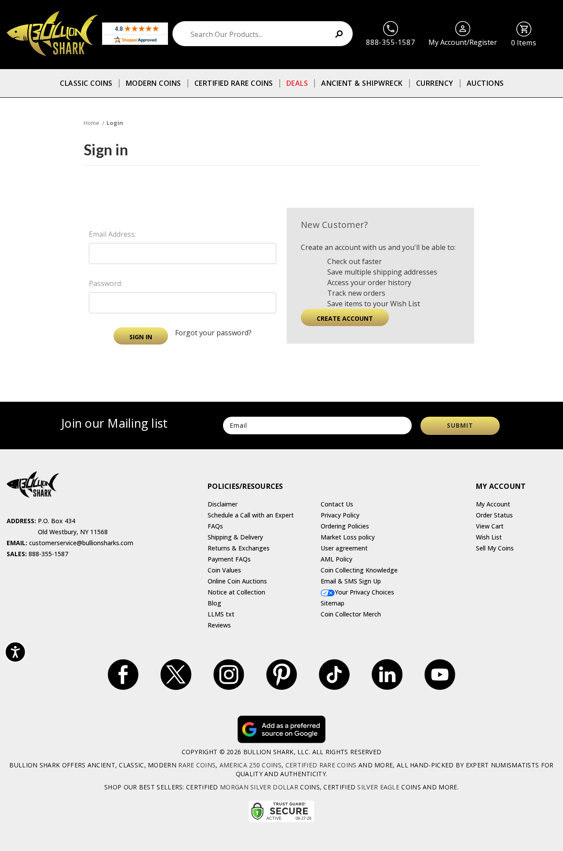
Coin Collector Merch (351, 614)
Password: (105, 283)
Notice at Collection (236, 592)
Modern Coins (153, 83)
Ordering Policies (345, 526)
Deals (297, 83)
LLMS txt (221, 614)
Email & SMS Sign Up (351, 581)
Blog (214, 603)
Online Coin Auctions (237, 581)
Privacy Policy (340, 515)
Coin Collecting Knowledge (359, 570)
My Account (493, 504)
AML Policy (336, 559)
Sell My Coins (495, 548)
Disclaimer (223, 504)
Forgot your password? (213, 332)
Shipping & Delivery (235, 537)
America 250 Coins (250, 765)
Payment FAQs (229, 559)
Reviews (219, 625)
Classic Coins (86, 83)
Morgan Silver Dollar (259, 787)
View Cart (490, 526)
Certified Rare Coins (233, 83)
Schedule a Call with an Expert (251, 515)
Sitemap (332, 603)
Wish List (489, 537)
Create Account (345, 318)
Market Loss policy (348, 537)
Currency (434, 83)
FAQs (215, 526)
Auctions (485, 83)
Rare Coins (197, 765)
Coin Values (224, 570)
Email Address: (112, 234)
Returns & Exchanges (239, 548)
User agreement (344, 548)
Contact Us (337, 504)
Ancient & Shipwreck (362, 83)
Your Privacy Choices (364, 592)
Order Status (494, 515)
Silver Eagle (378, 787)
